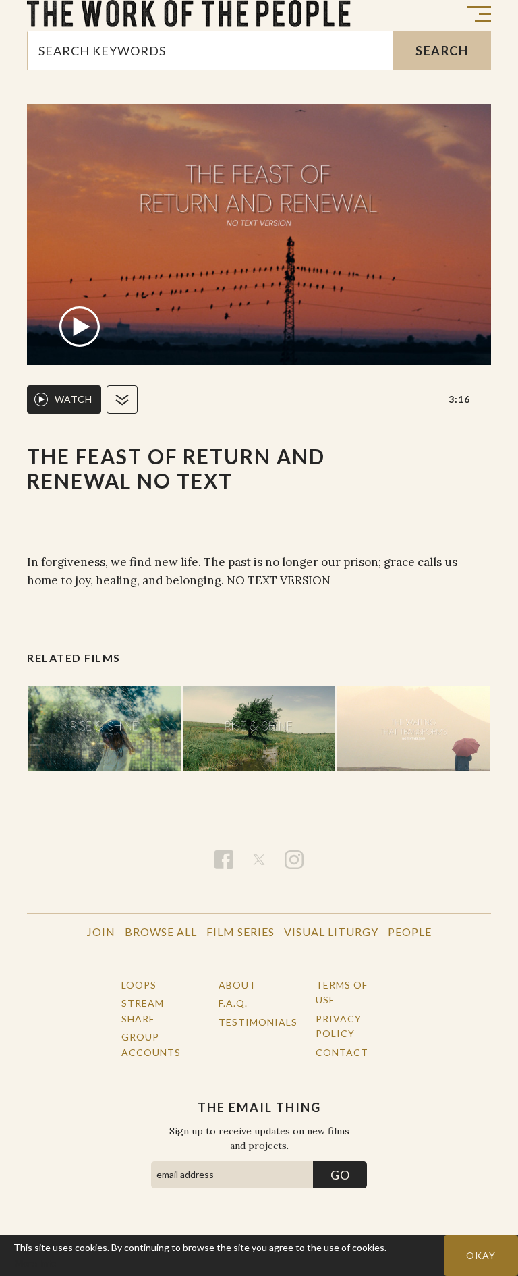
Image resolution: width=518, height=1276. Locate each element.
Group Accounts (151, 1044)
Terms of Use (342, 992)
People (410, 931)
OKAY (481, 1255)
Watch (73, 399)
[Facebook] (223, 859)
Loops (138, 985)
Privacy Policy (339, 1026)
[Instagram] (294, 859)
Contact (342, 1052)
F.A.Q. (233, 1003)
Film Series (240, 931)
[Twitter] (259, 859)
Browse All (161, 931)
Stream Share (142, 1010)
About (237, 985)
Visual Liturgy (331, 931)
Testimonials (252, 1022)
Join (101, 931)
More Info (36, 1263)
